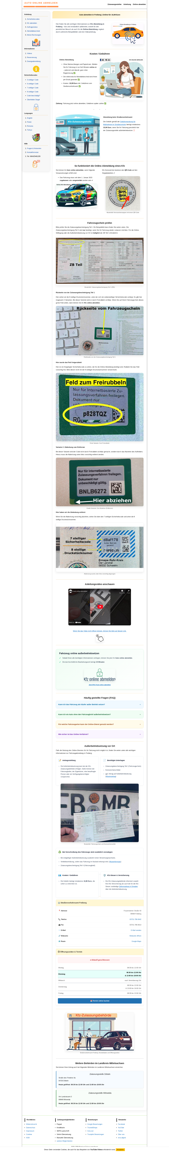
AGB (28, 1138)
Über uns (121, 1134)
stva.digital (122, 1138)
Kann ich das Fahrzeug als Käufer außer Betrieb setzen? (81, 704)
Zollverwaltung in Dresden (128, 886)
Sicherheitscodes (33, 19)
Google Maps (136, 941)
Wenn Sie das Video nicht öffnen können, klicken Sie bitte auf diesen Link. (99, 631)
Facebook (121, 1124)
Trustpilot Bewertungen (95, 1134)
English (29, 118)
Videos (29, 53)
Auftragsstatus (32, 27)
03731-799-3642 (135, 919)
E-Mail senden (136, 930)
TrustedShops (92, 1128)
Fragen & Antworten (34, 148)
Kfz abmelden (32, 23)
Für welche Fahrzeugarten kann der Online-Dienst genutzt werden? (86, 724)
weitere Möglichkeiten (64, 1141)
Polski (29, 122)
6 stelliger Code (32, 84)
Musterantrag (111, 776)
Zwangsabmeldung (33, 61)
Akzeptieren (120, 1149)
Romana (30, 126)
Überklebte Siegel (33, 100)
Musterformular (115, 862)
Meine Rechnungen (34, 35)
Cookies (29, 1134)
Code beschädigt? (33, 96)
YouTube (121, 1128)
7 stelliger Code (32, 88)
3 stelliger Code (32, 80)
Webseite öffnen (135, 936)
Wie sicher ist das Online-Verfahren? (73, 734)
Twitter (120, 1131)
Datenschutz (30, 1128)
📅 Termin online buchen (99, 1001)
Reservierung (32, 57)
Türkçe (29, 130)
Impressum (30, 1131)
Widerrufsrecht (31, 1124)
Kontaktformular (33, 152)
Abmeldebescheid (33, 31)
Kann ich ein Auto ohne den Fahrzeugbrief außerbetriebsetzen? (84, 714)
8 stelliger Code (32, 92)
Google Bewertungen (94, 1124)
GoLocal (90, 1131)
